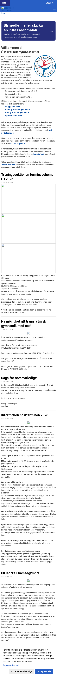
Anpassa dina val (11, 665)
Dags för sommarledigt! (19, 378)
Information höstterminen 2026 (24, 415)
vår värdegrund (17, 143)
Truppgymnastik (12, 107)
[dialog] (28, 660)
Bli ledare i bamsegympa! (20, 573)
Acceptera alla (44, 671)
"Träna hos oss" (8, 165)
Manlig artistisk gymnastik (17, 112)
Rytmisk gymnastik (13, 115)
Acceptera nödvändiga (21, 671)
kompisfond (38, 154)
